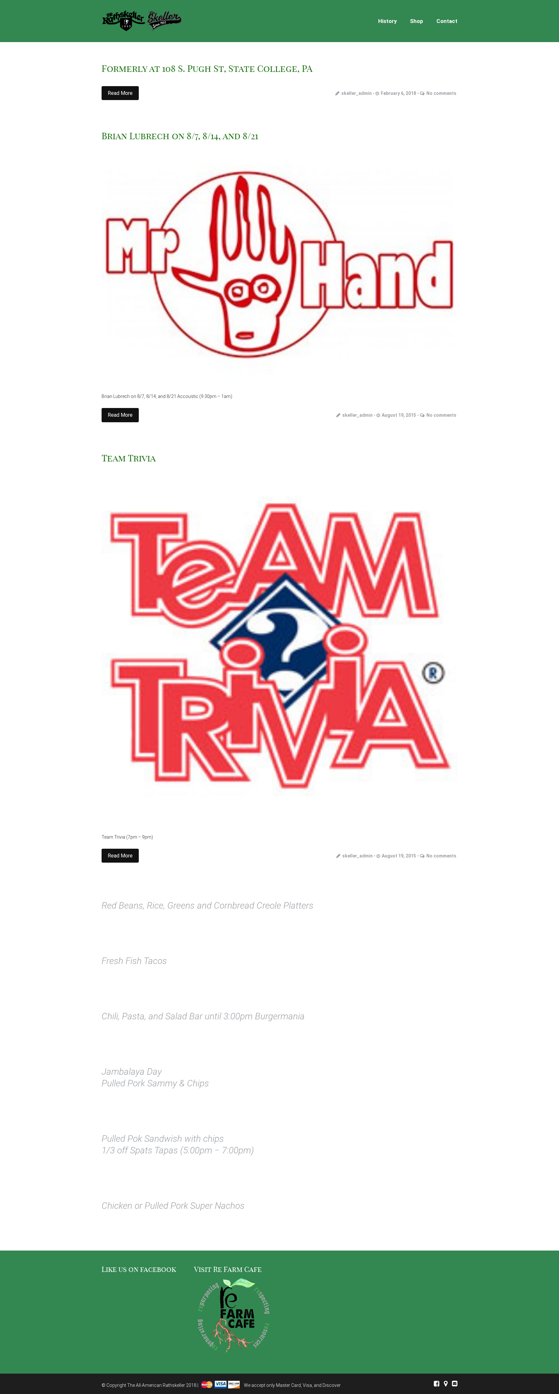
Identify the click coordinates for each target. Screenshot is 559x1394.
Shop (416, 21)
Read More (120, 93)
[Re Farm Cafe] (233, 1316)
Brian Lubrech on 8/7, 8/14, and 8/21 (180, 136)
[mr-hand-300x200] (279, 264)
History (387, 21)
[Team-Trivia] (279, 646)
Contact (446, 21)
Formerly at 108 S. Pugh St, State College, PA (207, 68)
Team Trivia (129, 458)
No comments (441, 93)
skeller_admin (356, 93)
